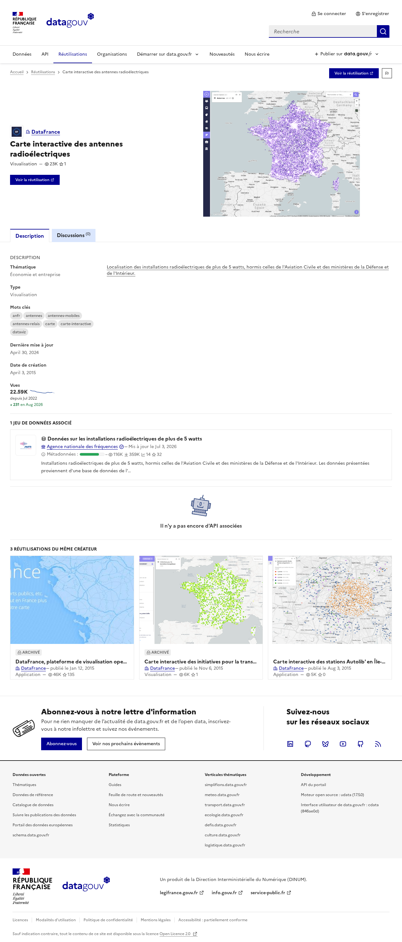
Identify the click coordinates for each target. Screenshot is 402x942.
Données (22, 54)
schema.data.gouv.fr (31, 835)
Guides (115, 785)
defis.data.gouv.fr (220, 825)
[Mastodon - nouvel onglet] (308, 744)
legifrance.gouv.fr (179, 892)
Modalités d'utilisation (56, 920)
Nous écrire (257, 54)
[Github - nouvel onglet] (360, 744)
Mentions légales (156, 920)
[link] (328, 14)
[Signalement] (387, 73)
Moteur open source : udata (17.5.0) (332, 795)
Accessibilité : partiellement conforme (212, 920)
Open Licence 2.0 (175, 934)
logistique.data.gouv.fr (225, 845)
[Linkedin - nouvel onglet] (290, 744)
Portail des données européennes (43, 825)
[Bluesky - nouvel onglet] (325, 744)
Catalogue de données (33, 805)
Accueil (17, 72)
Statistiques (119, 825)
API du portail (313, 785)
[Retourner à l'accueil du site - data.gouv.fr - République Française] (86, 886)
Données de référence (33, 795)
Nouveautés (222, 54)
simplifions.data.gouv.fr (226, 785)
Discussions (73, 235)
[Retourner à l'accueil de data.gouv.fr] (70, 22)
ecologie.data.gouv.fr (224, 815)
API (44, 54)
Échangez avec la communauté (137, 815)
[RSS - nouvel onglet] (378, 744)
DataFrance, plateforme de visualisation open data (77, 661)
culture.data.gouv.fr (223, 835)
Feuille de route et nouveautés (136, 795)
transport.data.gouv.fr (225, 805)
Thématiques (24, 785)
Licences (20, 920)
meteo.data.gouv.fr (222, 795)
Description (29, 236)
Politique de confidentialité (108, 920)
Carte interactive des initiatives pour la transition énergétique (219, 661)
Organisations (112, 54)
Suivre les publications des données (44, 815)
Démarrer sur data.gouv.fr (164, 54)
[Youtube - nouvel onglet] (343, 744)
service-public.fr (268, 892)
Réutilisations (72, 54)
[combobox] (329, 31)
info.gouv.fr (224, 892)
